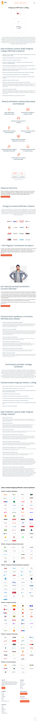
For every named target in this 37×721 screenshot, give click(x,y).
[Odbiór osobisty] (31, 613)
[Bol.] (31, 519)
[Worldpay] (31, 640)
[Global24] (23, 623)
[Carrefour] (23, 523)
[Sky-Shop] (5, 558)
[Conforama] (14, 523)
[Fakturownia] (23, 585)
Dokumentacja (4, 709)
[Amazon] (31, 498)
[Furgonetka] (14, 613)
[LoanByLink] (5, 658)
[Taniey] (5, 519)
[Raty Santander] (14, 640)
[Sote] (23, 558)
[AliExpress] (31, 508)
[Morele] (5, 508)
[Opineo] (14, 665)
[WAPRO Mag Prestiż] (14, 575)
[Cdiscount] (31, 512)
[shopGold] (14, 554)
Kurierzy (21, 686)
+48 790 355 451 (22, 697)
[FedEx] (5, 613)
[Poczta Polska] (14, 609)
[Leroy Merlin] (14, 515)
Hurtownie (21, 682)
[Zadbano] (5, 620)
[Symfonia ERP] (5, 585)
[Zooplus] (5, 530)
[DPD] (5, 609)
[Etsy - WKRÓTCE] (23, 512)
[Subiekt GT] (5, 571)
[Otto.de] (23, 501)
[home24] (31, 515)
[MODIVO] (5, 505)
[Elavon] (23, 658)
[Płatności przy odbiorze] (31, 651)
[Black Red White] (23, 508)
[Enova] (31, 575)
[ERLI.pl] (14, 498)
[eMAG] (5, 501)
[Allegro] (5, 494)
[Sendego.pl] (5, 605)
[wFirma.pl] (23, 568)
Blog (2, 698)
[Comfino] (14, 658)
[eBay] (14, 494)
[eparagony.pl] (14, 589)
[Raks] (31, 578)
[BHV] (23, 530)
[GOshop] (5, 561)
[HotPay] (5, 644)
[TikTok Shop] (23, 533)
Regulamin (3, 708)
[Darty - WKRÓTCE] (14, 537)
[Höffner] (31, 526)
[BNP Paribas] (23, 644)
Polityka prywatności (5, 713)
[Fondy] (23, 648)
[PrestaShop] (23, 547)
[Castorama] (14, 508)
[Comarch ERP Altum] (23, 575)
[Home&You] (23, 505)
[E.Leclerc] (14, 526)
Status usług (3, 712)
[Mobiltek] (5, 651)
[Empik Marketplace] (5, 498)
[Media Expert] (23, 519)
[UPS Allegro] (23, 616)
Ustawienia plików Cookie (5, 701)
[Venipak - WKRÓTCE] (31, 623)
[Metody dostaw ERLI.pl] (23, 627)
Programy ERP (22, 685)
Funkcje (3, 693)
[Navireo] (5, 592)
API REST (3, 710)
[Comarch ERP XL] (31, 571)
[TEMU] (5, 515)
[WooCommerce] (31, 547)
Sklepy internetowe (23, 684)
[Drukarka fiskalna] (14, 668)
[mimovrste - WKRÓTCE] (5, 540)
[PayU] (23, 637)
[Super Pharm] (5, 526)
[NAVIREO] (14, 568)
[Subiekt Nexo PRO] (31, 568)
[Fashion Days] (5, 523)
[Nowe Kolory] (5, 627)
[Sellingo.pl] (5, 547)
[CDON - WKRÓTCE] (23, 537)
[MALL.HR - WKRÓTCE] (14, 540)
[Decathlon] (14, 505)
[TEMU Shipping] (14, 630)
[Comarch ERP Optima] (23, 571)
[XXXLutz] (23, 526)
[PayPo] (5, 655)
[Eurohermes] (5, 623)
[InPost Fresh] (14, 501)
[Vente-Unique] (31, 523)
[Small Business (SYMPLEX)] (5, 582)
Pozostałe (21, 688)
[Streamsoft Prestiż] (14, 582)
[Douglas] (14, 512)
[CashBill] (31, 644)
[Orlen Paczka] (23, 613)
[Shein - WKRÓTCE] (31, 533)
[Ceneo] (5, 665)
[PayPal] (31, 637)
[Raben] (14, 620)
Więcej (3, 687)
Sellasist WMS (4, 696)
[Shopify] (23, 554)
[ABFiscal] (14, 672)
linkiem (5, 303)
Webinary (3, 697)
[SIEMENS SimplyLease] (23, 640)
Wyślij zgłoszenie (24, 693)
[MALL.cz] (14, 519)
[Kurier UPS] (23, 605)
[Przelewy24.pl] (5, 640)
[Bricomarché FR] (14, 530)
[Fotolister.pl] (23, 665)
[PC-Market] (23, 578)
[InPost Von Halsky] (14, 533)
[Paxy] (31, 627)
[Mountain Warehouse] (5, 533)
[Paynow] (14, 651)
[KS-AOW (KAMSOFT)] (5, 578)
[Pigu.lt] (31, 505)
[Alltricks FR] (31, 530)
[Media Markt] (23, 515)
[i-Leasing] (14, 655)
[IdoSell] (5, 551)
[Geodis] (14, 623)
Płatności (21, 687)
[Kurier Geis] (23, 609)
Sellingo (3, 695)
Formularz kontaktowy (25, 701)
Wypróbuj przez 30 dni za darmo (20, 2)
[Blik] (14, 644)
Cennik (2, 706)
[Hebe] (5, 512)
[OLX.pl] (31, 494)
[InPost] (14, 627)
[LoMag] (14, 578)
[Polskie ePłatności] (23, 651)
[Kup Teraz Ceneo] (23, 498)
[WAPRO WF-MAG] (5, 568)
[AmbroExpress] (5, 616)
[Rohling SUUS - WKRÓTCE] (23, 620)
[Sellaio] (14, 561)
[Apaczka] (31, 609)
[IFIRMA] (23, 589)
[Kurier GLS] (31, 605)
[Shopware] (5, 554)
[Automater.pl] (23, 668)
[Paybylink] (31, 655)
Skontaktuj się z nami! (5, 196)
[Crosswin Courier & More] (5, 630)
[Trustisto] (31, 668)
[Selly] (31, 558)
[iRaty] (23, 655)
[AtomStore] (14, 558)
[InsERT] (5, 599)
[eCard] (5, 648)
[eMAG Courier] (23, 630)
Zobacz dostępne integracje (6, 255)
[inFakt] (31, 585)
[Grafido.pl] (31, 665)
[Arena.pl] (23, 494)
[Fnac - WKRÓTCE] (5, 537)
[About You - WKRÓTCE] (31, 537)
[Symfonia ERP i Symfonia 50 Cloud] (14, 571)
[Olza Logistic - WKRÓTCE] (31, 620)
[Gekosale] (23, 551)
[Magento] (14, 547)
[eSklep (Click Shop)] (14, 551)
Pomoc (3, 707)
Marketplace (22, 681)
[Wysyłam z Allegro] (31, 616)
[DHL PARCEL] (14, 605)
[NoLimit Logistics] (14, 616)
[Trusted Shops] (5, 672)
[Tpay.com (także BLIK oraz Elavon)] (5, 637)
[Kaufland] (31, 501)
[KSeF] (14, 592)
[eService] (14, 648)
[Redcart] (31, 554)
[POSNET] (5, 668)
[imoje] (31, 648)
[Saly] (31, 551)
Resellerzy (3, 694)
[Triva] (14, 585)
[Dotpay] (14, 637)
